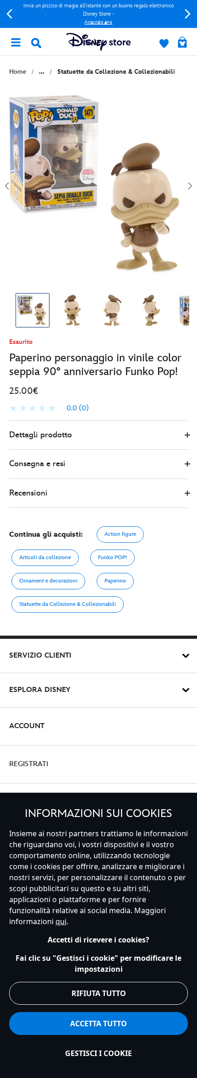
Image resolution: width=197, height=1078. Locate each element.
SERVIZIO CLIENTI (40, 655)
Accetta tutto (98, 1023)
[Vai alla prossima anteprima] (190, 186)
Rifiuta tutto (98, 993)
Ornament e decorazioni (48, 580)
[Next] (187, 14)
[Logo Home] (98, 42)
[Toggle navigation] (15, 41)
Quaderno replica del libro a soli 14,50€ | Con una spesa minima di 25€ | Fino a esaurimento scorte (113, 14)
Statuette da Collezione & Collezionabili (67, 604)
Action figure (120, 534)
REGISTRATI (28, 764)
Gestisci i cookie (98, 1053)
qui (60, 921)
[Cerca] (36, 43)
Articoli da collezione (45, 557)
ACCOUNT (26, 726)
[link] (49, 408)
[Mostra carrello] (182, 43)
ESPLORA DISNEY (40, 690)
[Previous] (9, 14)
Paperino (115, 580)
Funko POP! (112, 557)
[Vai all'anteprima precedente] (7, 186)
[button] (98, 435)
